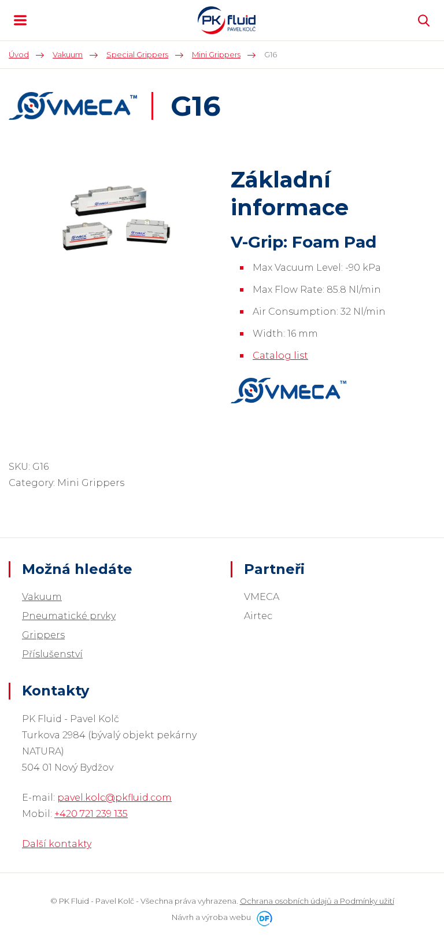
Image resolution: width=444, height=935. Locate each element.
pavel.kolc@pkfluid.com (114, 797)
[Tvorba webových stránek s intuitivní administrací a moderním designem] (262, 917)
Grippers (43, 635)
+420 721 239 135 (91, 813)
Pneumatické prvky (69, 615)
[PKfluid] (227, 20)
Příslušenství (52, 654)
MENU (20, 20)
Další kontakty (56, 843)
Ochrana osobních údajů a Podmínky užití (317, 900)
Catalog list (280, 355)
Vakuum (42, 596)
